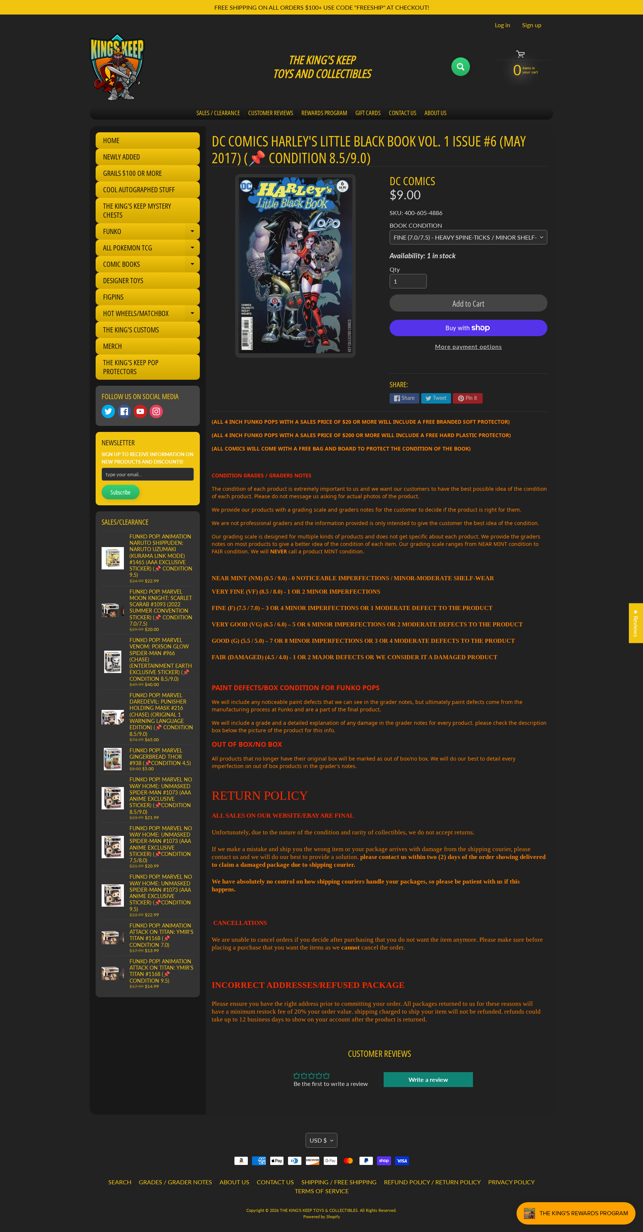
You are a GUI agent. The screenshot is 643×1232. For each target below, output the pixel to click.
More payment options (468, 346)
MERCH (112, 346)
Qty (395, 269)
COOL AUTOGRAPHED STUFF (139, 189)
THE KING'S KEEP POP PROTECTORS (131, 366)
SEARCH (119, 1181)
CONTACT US (402, 112)
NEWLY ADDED (121, 157)
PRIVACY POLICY (511, 1181)
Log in (502, 25)
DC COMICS (412, 181)
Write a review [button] (428, 1079)
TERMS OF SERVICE (322, 1190)
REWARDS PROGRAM (324, 112)
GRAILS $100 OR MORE (132, 173)
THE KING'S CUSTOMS (131, 330)
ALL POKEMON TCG (151, 249)
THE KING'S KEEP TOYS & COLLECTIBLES (319, 1210)
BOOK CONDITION (416, 225)
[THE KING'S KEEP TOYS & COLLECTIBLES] (117, 66)
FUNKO (151, 233)
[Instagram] (156, 411)
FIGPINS (113, 297)
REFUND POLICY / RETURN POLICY (432, 1181)
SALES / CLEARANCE (218, 112)
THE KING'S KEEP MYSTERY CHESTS (137, 210)
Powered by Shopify (321, 1216)
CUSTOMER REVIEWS (270, 112)
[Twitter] (108, 411)
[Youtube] (140, 411)
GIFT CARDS (368, 112)
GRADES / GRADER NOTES (175, 1181)
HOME (111, 140)
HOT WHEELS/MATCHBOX (151, 315)
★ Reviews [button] (636, 623)
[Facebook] (124, 411)
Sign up (531, 25)
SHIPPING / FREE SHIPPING (339, 1181)
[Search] (460, 66)
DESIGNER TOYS (123, 280)
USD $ (318, 1140)
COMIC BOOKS (151, 265)
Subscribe (121, 492)
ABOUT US (436, 112)
